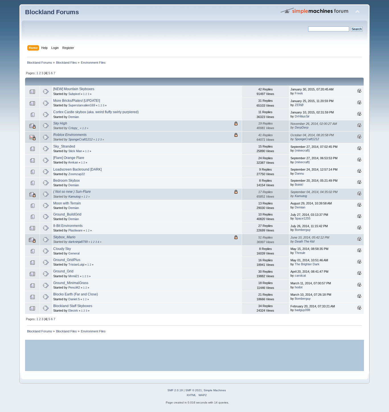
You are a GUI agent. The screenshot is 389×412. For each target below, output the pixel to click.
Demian (73, 117)
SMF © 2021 (193, 390)
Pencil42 (74, 287)
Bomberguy (303, 229)
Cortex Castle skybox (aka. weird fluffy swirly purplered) (96, 112)
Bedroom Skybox (66, 181)
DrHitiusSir (302, 116)
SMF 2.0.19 (175, 390)
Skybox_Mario (64, 237)
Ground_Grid (63, 271)
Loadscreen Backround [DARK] (77, 169)
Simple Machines (215, 390)
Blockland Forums (52, 12)
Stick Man (75, 151)
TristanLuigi (76, 264)
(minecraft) (302, 150)
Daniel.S (74, 299)
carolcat (300, 275)
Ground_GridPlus (66, 260)
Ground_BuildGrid (67, 214)
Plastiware (75, 230)
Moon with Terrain (67, 203)
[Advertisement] (194, 355)
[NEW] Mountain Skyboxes (73, 89)
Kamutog (74, 196)
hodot (298, 287)
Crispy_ (73, 128)
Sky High (60, 123)
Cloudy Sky (62, 249)
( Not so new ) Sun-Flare (72, 192)
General (73, 253)
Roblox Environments (70, 135)
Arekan (73, 162)
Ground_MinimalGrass (70, 283)
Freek (299, 93)
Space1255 (302, 218)
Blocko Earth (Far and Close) (75, 294)
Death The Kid (304, 241)
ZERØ (299, 105)
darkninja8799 (78, 241)
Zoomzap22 (76, 174)
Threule (300, 252)
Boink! (299, 184)
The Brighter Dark (307, 264)
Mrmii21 (73, 276)
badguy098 (302, 310)
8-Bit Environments (68, 226)
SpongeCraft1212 (80, 139)
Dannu (299, 173)
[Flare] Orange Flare (68, 158)
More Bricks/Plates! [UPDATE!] (76, 101)
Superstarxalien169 (81, 105)
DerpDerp (301, 127)
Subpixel (74, 94)
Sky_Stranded (64, 146)
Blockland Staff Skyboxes (72, 306)
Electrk (73, 310)
